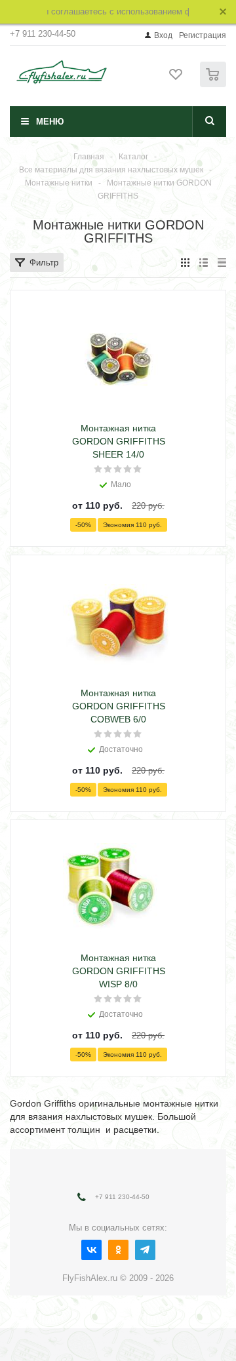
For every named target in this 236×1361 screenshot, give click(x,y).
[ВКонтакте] (91, 1250)
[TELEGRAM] (145, 1250)
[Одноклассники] (118, 1250)
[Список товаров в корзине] (214, 84)
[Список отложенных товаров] (176, 78)
